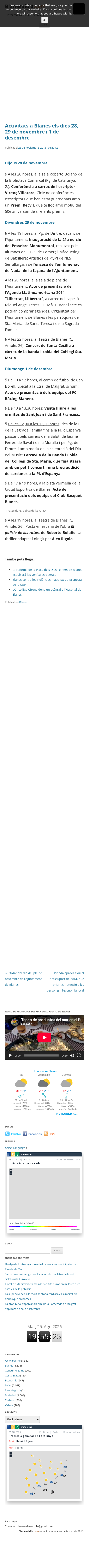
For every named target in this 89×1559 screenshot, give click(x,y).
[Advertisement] (44, 76)
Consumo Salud (14, 1370)
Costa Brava (12, 1375)
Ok (44, 20)
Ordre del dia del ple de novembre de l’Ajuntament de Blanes (23, 979)
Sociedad (10, 1395)
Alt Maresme (12, 1360)
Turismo (10, 1400)
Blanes (23, 602)
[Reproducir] (10, 1055)
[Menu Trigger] (79, 8)
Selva (8, 1385)
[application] (44, 1037)
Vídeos (9, 1405)
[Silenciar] (72, 1055)
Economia (11, 1380)
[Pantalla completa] (79, 1055)
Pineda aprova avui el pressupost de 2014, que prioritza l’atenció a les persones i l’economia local (65, 984)
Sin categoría (13, 1390)
